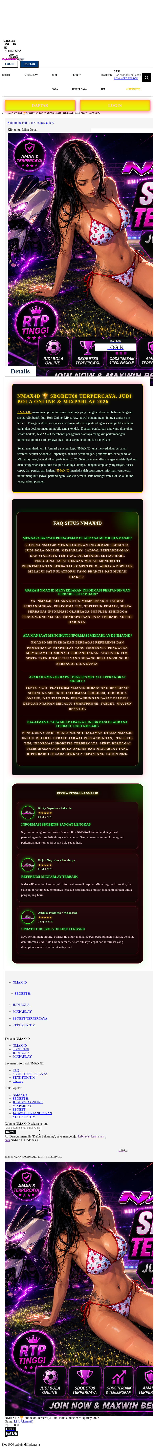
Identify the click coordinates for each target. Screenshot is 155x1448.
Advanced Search (126, 78)
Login (9, 64)
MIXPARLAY (22, 1011)
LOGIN (115, 105)
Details (20, 371)
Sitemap (18, 1081)
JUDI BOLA (21, 1004)
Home (8, 113)
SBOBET (19, 1109)
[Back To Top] (6, 1436)
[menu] (58, 82)
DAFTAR (40, 105)
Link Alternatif (23, 1421)
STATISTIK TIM (24, 1025)
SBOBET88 (23, 993)
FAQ (16, 1070)
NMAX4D (24, 412)
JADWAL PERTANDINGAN (32, 1113)
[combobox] (133, 75)
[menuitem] (31, 75)
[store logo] (13, 59)
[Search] (146, 77)
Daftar (29, 64)
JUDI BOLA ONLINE (28, 1102)
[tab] (20, 371)
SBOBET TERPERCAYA (30, 1018)
